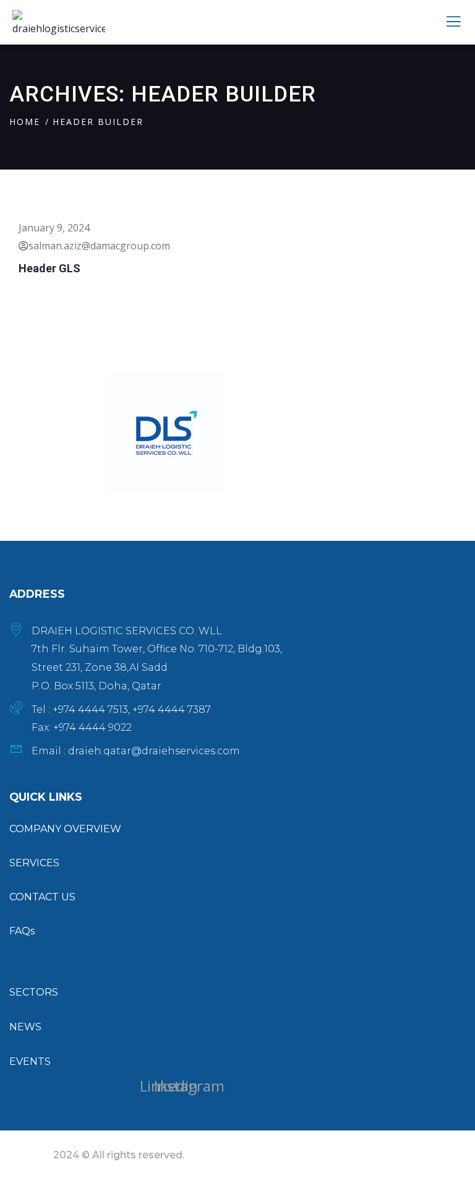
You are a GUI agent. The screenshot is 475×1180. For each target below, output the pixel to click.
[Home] (166, 432)
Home (24, 121)
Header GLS (49, 268)
